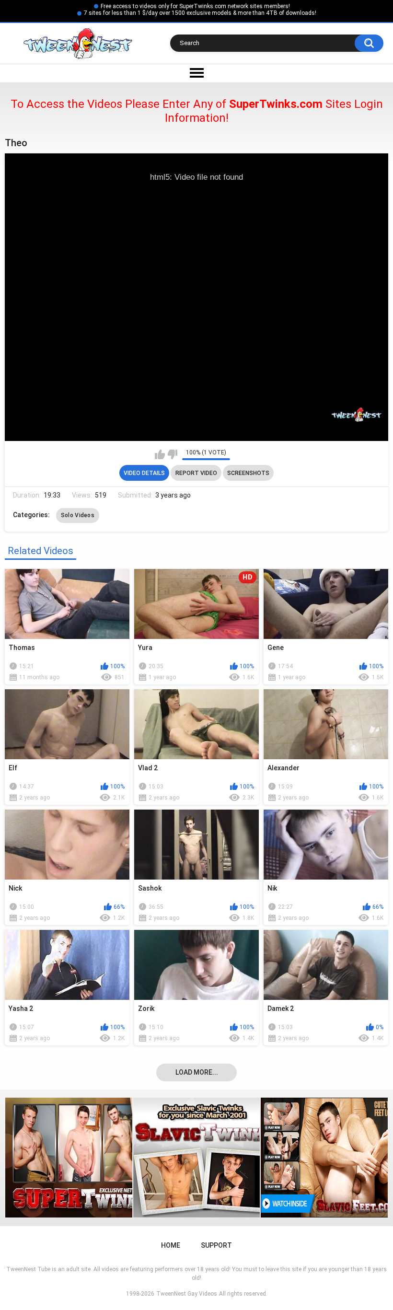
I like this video (160, 454)
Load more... (196, 1072)
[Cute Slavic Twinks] (77, 1157)
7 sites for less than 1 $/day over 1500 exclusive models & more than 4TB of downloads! (200, 13)
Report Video (196, 473)
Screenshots (248, 473)
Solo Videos (77, 515)
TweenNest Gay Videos (186, 1293)
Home (170, 1245)
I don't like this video (172, 454)
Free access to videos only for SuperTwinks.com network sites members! (195, 6)
